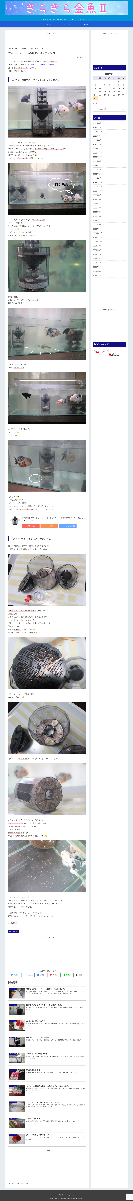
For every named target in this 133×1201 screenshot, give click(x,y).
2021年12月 (97, 233)
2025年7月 (97, 144)
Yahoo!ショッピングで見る (68, 526)
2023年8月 (97, 165)
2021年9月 (97, 245)
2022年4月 (97, 216)
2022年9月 (97, 195)
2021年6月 (97, 258)
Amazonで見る (49, 526)
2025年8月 (97, 140)
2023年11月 (97, 152)
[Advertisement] (47, 39)
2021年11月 (97, 237)
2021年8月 (97, 250)
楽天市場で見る (31, 526)
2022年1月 (97, 229)
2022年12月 (97, 182)
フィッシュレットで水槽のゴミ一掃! (40, 64)
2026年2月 (97, 127)
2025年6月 (97, 148)
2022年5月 (97, 212)
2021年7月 (97, 254)
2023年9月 (97, 161)
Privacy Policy (71, 1195)
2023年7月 (97, 169)
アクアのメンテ (14, 931)
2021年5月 (97, 262)
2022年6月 (97, 207)
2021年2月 (97, 275)
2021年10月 (97, 241)
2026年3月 (97, 123)
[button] (123, 109)
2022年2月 (97, 224)
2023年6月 (97, 174)
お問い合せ (61, 1195)
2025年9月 (97, 135)
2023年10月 (97, 157)
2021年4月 (97, 267)
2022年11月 (97, 186)
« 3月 (95, 103)
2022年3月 (97, 220)
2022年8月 (97, 199)
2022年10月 (97, 190)
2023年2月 (97, 178)
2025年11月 (97, 131)
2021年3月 (97, 271)
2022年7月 (97, 203)
